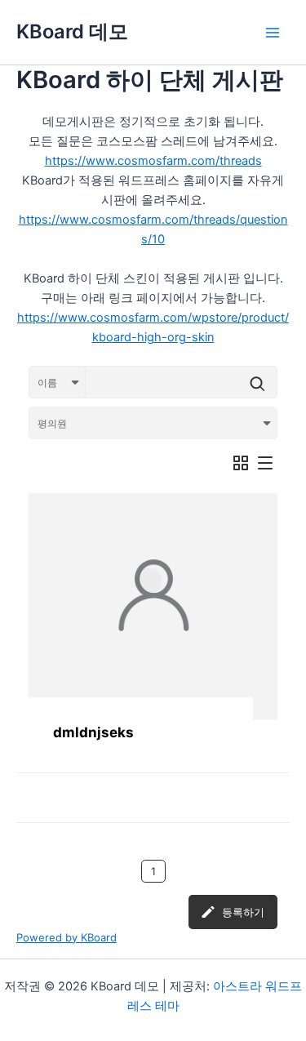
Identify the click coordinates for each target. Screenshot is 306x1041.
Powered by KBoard (66, 937)
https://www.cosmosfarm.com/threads (153, 160)
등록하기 (243, 912)
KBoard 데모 (72, 31)
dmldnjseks (93, 732)
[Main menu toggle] (272, 33)
